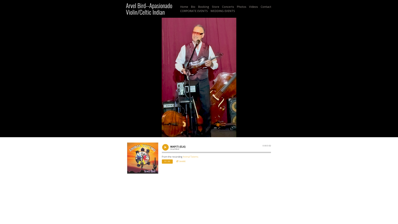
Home (184, 7)
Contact (266, 7)
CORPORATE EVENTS (194, 11)
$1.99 (167, 161)
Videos (253, 7)
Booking (203, 7)
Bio (193, 7)
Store (215, 7)
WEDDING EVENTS (223, 11)
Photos (241, 7)
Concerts (228, 7)
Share (182, 161)
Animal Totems (190, 156)
